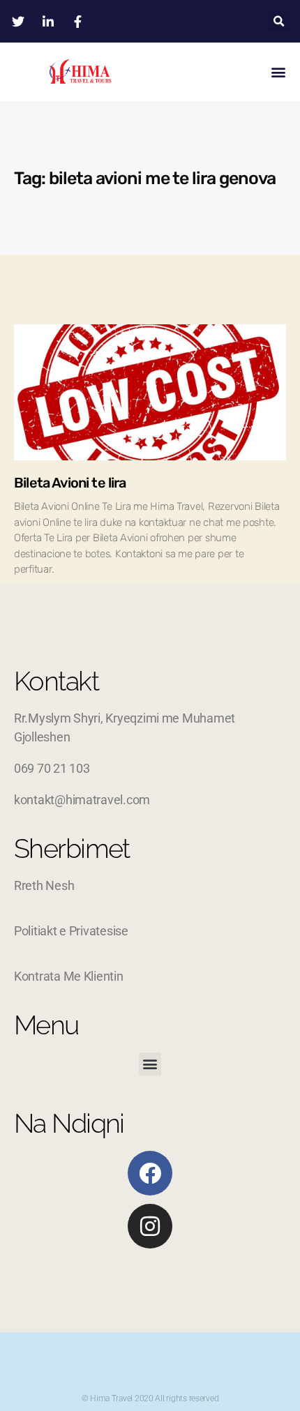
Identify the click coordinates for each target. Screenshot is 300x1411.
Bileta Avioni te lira (70, 482)
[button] (279, 21)
